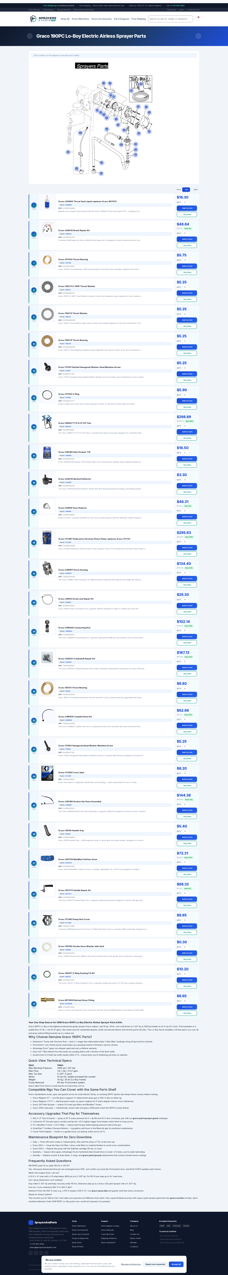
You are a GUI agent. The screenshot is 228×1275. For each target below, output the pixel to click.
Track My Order (107, 1234)
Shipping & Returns (109, 1238)
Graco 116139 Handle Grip (71, 830)
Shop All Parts (78, 1246)
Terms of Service (35, 1270)
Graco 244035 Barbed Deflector (74, 479)
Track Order (171, 10)
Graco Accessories (101, 19)
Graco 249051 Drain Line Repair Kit (75, 599)
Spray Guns (77, 1242)
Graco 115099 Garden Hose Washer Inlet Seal (81, 946)
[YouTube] (46, 1253)
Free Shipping (138, 19)
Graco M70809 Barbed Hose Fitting (76, 1000)
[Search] (190, 19)
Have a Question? (108, 1242)
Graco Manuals (34, 10)
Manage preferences (131, 1264)
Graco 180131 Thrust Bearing (72, 687)
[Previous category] (29, 36)
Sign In (181, 10)
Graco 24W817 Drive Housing (73, 570)
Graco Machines (80, 19)
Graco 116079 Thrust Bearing (73, 340)
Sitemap (133, 1242)
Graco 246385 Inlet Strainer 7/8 (74, 452)
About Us (134, 1226)
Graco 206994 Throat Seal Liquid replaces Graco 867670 (87, 201)
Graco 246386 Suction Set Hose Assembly (79, 801)
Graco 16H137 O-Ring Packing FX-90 (76, 973)
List (186, 189)
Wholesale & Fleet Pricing (84, 10)
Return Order (135, 1238)
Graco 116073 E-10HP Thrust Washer (76, 286)
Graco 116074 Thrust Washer (72, 313)
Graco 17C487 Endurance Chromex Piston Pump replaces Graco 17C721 (94, 539)
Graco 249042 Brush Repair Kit (74, 230)
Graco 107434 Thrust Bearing (73, 259)
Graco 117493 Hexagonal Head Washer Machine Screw (85, 745)
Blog (132, 1230)
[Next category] (198, 36)
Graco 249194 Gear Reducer (72, 508)
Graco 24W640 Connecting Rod (74, 627)
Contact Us (134, 1234)
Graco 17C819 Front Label (71, 772)
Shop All (65, 19)
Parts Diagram (48, 10)
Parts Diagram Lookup (110, 1226)
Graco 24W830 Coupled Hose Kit (75, 716)
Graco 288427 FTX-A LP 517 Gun (74, 423)
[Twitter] (41, 1253)
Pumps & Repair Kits (80, 1238)
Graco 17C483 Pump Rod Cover (74, 919)
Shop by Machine (64, 10)
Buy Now (187, 214)
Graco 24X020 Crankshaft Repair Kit (76, 658)
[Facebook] (30, 1253)
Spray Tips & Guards (80, 1234)
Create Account (193, 10)
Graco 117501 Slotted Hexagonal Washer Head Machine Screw (89, 367)
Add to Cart (187, 208)
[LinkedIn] (36, 1253)
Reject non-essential (155, 1264)
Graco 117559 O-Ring (68, 394)
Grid (196, 189)
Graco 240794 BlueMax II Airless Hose (77, 859)
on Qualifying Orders (58, 5)
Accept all (176, 1264)
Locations (134, 1246)
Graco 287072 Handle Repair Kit (74, 890)
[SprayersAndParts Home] (43, 19)
